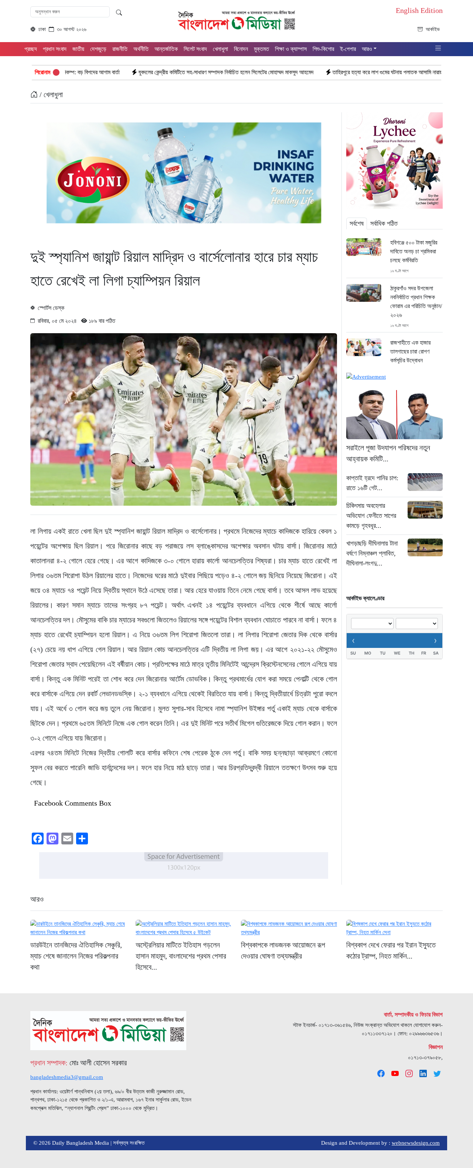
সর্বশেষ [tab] (357, 223)
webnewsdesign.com (416, 1143)
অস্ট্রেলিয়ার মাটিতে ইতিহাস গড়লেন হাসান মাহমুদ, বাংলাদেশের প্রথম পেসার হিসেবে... (181, 956)
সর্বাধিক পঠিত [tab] (384, 223)
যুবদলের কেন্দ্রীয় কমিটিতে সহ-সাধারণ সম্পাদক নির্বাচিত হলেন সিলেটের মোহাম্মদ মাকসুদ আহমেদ (166, 72)
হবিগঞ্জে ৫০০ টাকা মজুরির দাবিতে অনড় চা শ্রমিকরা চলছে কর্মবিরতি (413, 251)
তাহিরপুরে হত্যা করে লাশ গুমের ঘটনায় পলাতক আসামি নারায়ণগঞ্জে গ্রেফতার (342, 72)
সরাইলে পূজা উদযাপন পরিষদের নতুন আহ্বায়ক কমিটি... (388, 453)
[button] (438, 48)
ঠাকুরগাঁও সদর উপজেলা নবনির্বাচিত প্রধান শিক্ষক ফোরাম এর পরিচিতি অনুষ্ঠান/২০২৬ (416, 301)
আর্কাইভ (433, 29)
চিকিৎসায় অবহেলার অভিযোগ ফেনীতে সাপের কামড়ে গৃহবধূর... (371, 515)
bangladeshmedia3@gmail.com (66, 1077)
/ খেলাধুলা (50, 94)
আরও (37, 899)
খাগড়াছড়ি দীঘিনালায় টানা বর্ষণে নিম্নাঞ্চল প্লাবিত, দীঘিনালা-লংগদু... (372, 553)
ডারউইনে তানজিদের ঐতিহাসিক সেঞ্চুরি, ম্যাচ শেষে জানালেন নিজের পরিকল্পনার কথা (76, 956)
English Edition (419, 10)
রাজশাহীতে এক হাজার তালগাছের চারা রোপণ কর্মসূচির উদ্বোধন (410, 351)
